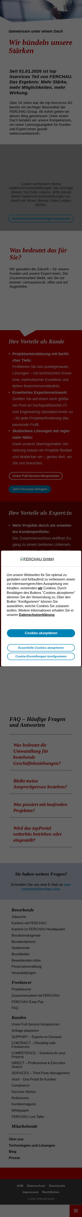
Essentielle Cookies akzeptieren (41, 647)
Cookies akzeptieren (41, 633)
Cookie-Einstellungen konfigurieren (41, 656)
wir (40, 588)
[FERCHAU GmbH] (41, 559)
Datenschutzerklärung (36, 615)
